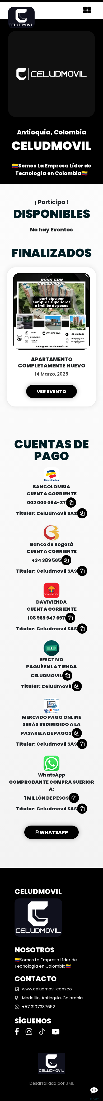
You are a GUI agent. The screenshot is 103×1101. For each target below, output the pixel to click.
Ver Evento (51, 391)
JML (70, 1083)
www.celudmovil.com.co (47, 989)
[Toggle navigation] (87, 10)
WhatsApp (53, 832)
